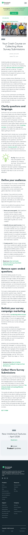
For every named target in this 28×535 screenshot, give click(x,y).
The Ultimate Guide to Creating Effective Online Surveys (14, 387)
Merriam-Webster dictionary (14, 67)
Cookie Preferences (18, 511)
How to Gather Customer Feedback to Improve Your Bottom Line (14, 364)
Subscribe (14, 13)
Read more (14, 440)
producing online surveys (18, 314)
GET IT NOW (4, 410)
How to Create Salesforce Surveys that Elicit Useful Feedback (12, 263)
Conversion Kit (12, 147)
